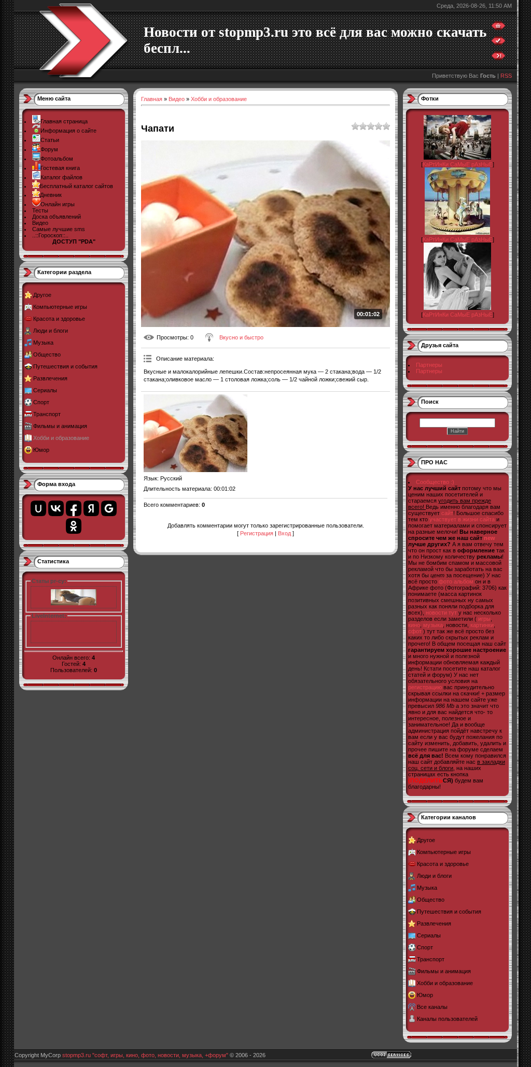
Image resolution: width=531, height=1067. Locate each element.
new (489, 538)
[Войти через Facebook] (73, 508)
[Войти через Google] (109, 508)
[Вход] (498, 58)
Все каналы (432, 1007)
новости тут (441, 612)
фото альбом (456, 581)
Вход (284, 533)
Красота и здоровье (59, 319)
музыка (433, 625)
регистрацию (425, 687)
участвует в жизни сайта (462, 519)
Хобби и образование (61, 438)
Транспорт (47, 414)
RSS (506, 76)
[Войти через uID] (38, 508)
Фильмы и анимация (60, 426)
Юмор (41, 450)
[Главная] (498, 28)
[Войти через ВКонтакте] (56, 508)
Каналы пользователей (447, 1019)
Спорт (41, 402)
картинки (482, 625)
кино (414, 625)
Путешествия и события (65, 366)
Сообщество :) (435, 482)
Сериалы (45, 390)
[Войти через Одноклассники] (73, 526)
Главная (151, 99)
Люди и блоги (50, 331)
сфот (415, 631)
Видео (177, 99)
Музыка (43, 342)
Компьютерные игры (60, 307)
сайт (447, 513)
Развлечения (50, 378)
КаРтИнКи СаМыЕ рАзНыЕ (458, 164)
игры (484, 619)
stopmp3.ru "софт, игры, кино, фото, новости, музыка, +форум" (145, 1055)
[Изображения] (195, 433)
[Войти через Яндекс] (91, 508)
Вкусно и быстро (241, 337)
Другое (42, 295)
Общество (47, 354)
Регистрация (256, 533)
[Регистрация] (498, 43)
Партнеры (429, 365)
